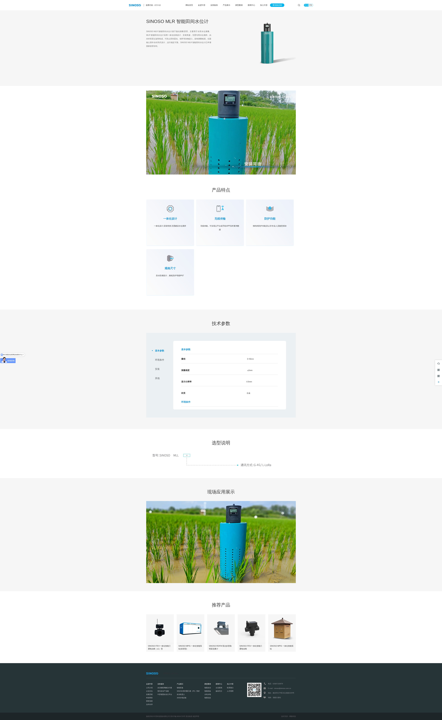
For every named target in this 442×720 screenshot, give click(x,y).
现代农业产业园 (163, 691)
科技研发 (149, 698)
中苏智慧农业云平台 (164, 694)
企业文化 (149, 691)
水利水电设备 (181, 698)
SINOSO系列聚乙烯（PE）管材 (188, 691)
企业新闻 (219, 688)
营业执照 (189, 716)
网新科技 (292, 716)
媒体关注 (219, 691)
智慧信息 (207, 698)
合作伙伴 (149, 704)
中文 (306, 5)
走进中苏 (201, 5)
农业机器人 (181, 694)
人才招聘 (230, 691)
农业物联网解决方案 (164, 688)
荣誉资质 (149, 701)
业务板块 (214, 5)
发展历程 (149, 694)
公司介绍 (149, 688)
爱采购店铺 (277, 5)
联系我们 (230, 688)
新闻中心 (251, 5)
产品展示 (226, 5)
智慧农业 (207, 688)
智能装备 (180, 688)
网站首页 (189, 5)
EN (310, 5)
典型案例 (239, 5)
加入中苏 (264, 5)
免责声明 (196, 716)
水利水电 (207, 694)
